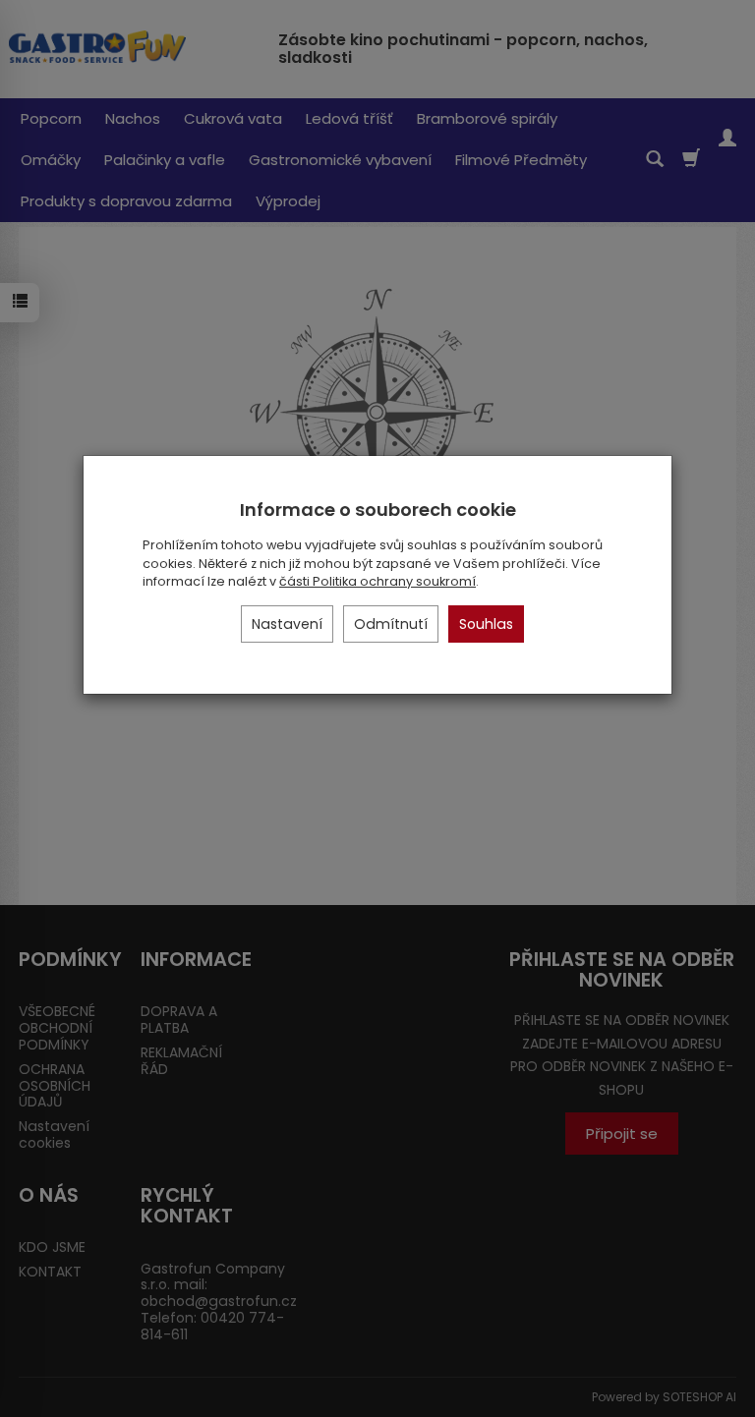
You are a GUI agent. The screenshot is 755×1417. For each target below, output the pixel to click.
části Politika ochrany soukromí (377, 581)
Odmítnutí (391, 624)
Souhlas (486, 624)
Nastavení (287, 624)
